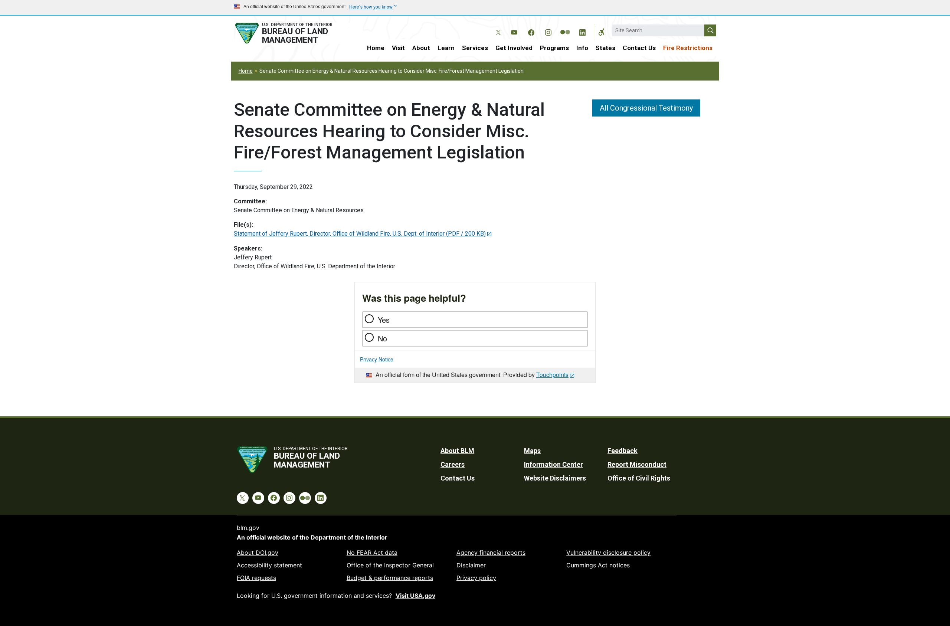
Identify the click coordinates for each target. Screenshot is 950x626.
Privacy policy (476, 577)
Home (375, 48)
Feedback (622, 451)
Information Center (553, 464)
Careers (452, 464)
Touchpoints (552, 374)
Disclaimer (471, 565)
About (421, 48)
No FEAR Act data (372, 552)
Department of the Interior (349, 537)
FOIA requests (256, 577)
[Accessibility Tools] (601, 31)
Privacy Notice (376, 359)
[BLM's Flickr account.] (565, 27)
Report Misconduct (636, 464)
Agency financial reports (490, 552)
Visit (398, 48)
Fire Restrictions (687, 48)
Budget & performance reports (390, 577)
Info (582, 48)
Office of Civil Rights (638, 478)
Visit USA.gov (415, 595)
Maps (532, 451)
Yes (384, 319)
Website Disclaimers (555, 478)
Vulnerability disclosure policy (608, 552)
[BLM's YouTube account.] (514, 31)
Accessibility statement (269, 565)
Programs (554, 48)
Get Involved (514, 48)
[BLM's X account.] (497, 27)
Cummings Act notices (598, 565)
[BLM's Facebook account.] (531, 31)
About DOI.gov (257, 552)
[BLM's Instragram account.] (548, 31)
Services (475, 48)
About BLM (457, 451)
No (382, 338)
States (605, 48)
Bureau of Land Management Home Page (292, 33)
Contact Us (639, 48)
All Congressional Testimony (646, 108)
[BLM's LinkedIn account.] (582, 31)
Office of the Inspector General (390, 565)
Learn (446, 48)
